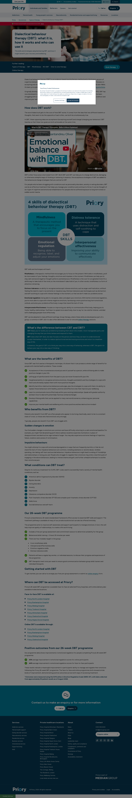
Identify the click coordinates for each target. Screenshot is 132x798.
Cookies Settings (59, 100)
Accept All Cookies (73, 100)
